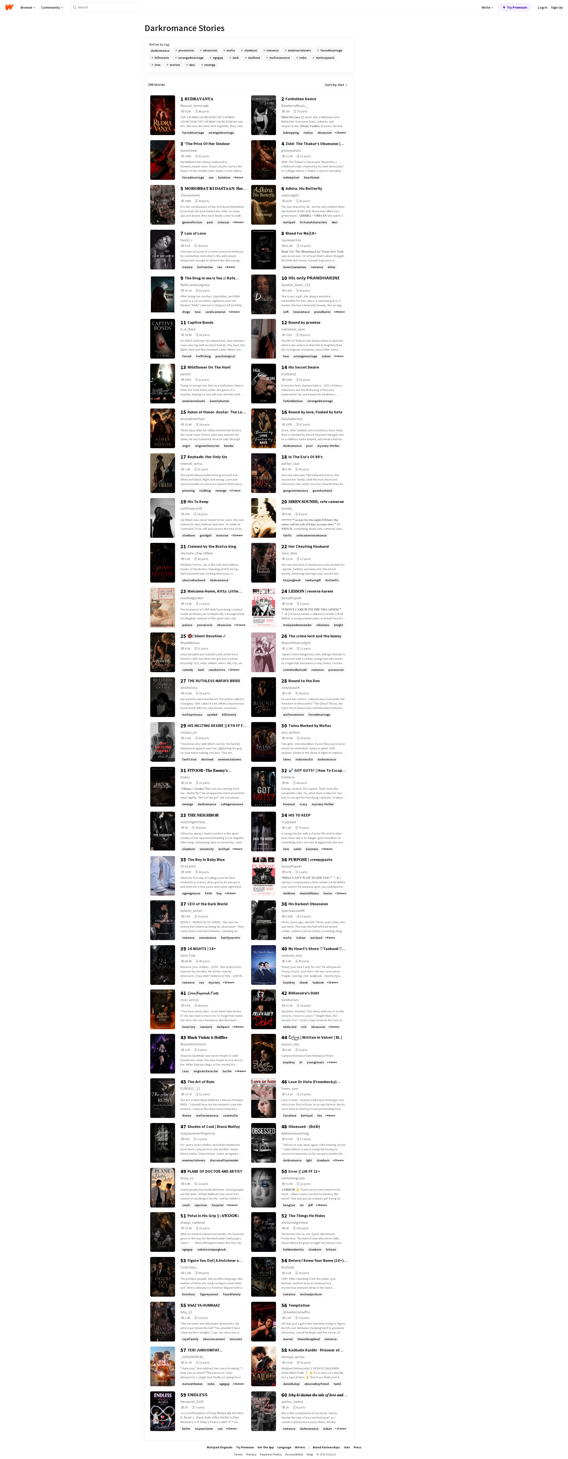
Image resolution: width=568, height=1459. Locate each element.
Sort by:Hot (334, 84)
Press (357, 1447)
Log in (542, 7)
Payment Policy (271, 1454)
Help (310, 1454)
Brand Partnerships (326, 1447)
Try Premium (517, 7)
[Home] (9, 7)
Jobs (346, 1447)
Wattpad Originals (220, 1447)
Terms (238, 1454)
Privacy (251, 1454)
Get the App (265, 1447)
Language (284, 1447)
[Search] (74, 7)
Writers (300, 1447)
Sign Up (557, 7)
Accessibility (294, 1454)
